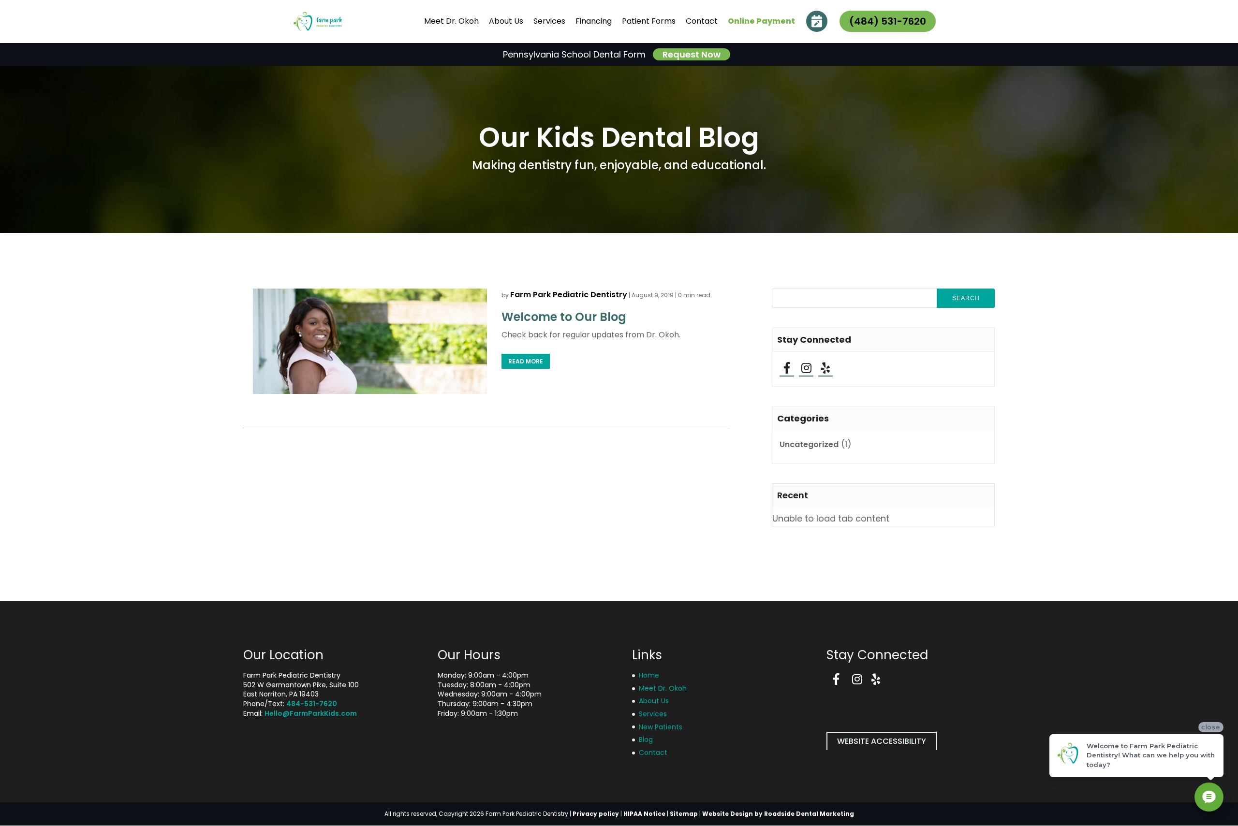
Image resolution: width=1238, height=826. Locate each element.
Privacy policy (596, 814)
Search (966, 298)
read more (525, 361)
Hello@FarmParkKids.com (311, 713)
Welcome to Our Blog (563, 317)
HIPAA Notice (644, 814)
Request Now (692, 54)
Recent (792, 495)
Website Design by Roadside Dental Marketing (778, 814)
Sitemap (684, 814)
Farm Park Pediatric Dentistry (568, 294)
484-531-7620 (311, 704)
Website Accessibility (881, 741)
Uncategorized (809, 444)
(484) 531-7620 (887, 21)
